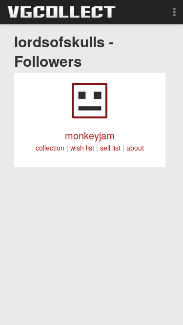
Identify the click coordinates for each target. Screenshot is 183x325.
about (135, 148)
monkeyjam (90, 135)
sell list (110, 148)
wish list (82, 148)
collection (50, 148)
